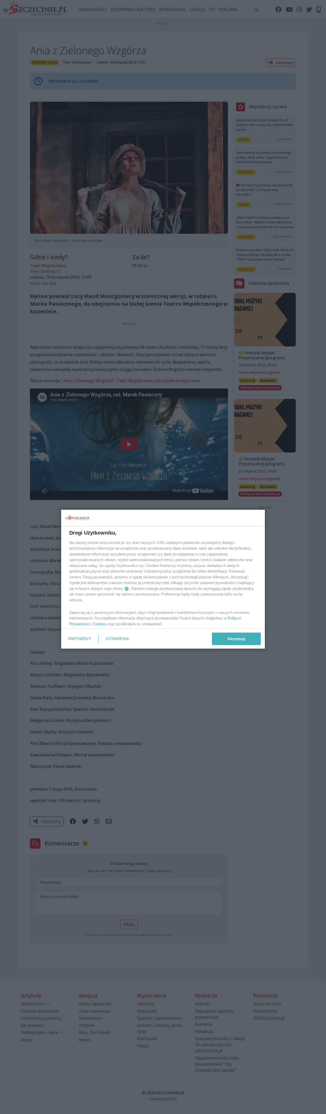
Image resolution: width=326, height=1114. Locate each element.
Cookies (99, 623)
